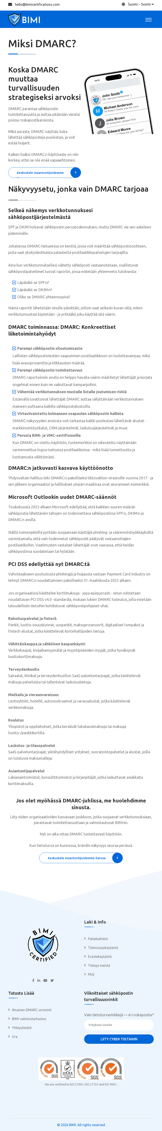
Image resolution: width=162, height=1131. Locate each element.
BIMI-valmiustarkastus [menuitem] (29, 1019)
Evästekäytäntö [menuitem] (100, 956)
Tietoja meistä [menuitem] (99, 965)
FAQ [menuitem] (91, 974)
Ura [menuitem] (15, 1036)
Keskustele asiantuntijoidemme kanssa (40, 174)
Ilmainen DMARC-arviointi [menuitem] (31, 1010)
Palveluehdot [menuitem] (98, 939)
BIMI (72, 1125)
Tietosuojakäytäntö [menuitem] (103, 948)
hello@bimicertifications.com (37, 4)
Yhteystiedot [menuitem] (22, 1028)
